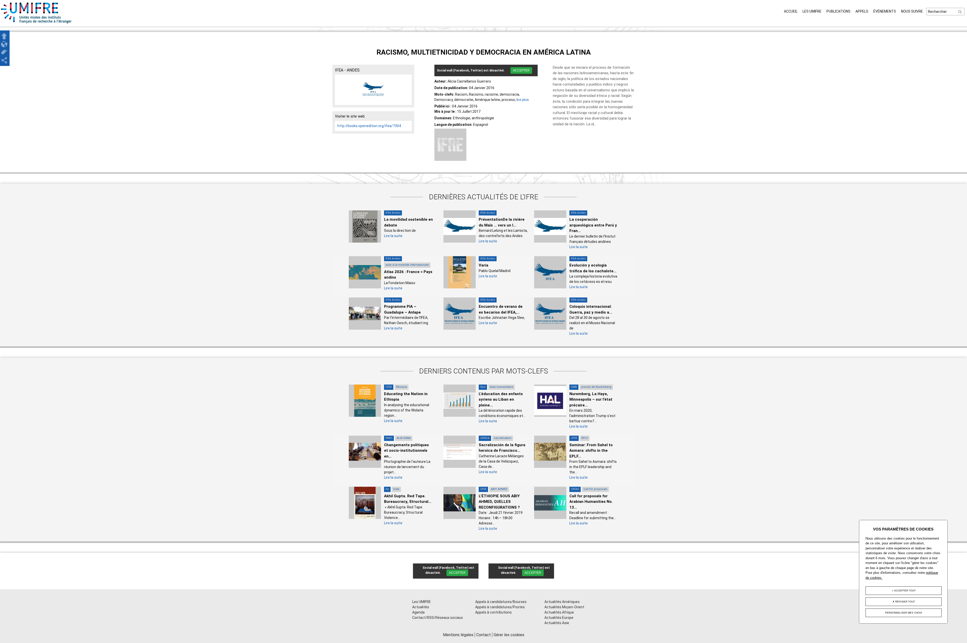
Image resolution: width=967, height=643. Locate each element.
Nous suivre (912, 11)
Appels (861, 11)
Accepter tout (905, 590)
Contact (483, 634)
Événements (884, 11)
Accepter (521, 70)
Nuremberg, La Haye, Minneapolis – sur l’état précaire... (590, 399)
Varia (483, 265)
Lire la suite (393, 236)
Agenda (418, 612)
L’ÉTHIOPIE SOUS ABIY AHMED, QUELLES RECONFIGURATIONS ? (499, 502)
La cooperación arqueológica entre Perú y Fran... (593, 225)
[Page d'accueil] (36, 23)
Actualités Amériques (562, 602)
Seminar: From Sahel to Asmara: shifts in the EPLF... (591, 451)
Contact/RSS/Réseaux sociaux (437, 618)
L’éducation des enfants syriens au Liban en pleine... (501, 399)
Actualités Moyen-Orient (564, 607)
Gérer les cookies (509, 634)
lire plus (522, 100)
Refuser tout (904, 601)
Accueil (791, 11)
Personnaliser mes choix (903, 612)
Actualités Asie (556, 623)
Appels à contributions (493, 612)
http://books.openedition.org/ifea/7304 (369, 126)
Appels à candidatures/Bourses (501, 602)
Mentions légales (458, 634)
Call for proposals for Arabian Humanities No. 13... (591, 502)
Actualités (420, 607)
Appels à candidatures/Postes (500, 607)
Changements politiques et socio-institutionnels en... (406, 451)
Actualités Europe (558, 618)
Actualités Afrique (559, 612)
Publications (838, 11)
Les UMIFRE (812, 11)
